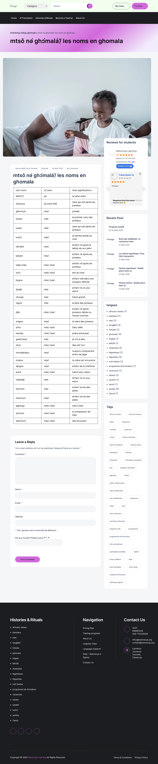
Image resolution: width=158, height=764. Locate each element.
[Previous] (109, 189)
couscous (128, 430)
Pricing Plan (88, 628)
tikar (130, 559)
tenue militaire (115, 559)
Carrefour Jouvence (137, 653)
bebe (112, 422)
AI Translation (26, 18)
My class (120, 6)
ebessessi (114, 452)
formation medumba (133, 460)
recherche (113, 370)
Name (18, 489)
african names (115, 414)
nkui (123, 506)
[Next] (143, 189)
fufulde (112, 329)
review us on (123, 166)
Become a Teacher (64, 18)
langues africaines (127, 468)
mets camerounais (117, 483)
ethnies (128, 452)
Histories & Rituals (44, 18)
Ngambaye (114, 352)
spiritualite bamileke (118, 552)
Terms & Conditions (122, 757)
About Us (87, 638)
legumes (113, 475)
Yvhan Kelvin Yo (126, 175)
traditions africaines (117, 575)
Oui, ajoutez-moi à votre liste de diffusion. (37, 530)
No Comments (72, 168)
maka (126, 475)
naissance (134, 498)
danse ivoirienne (116, 445)
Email (18, 503)
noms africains (115, 514)
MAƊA (112, 343)
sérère (136, 552)
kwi (111, 468)
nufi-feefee (114, 361)
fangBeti (113, 325)
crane (112, 437)
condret (113, 430)
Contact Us (88, 662)
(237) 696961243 (140, 631)
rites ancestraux (116, 544)
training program (116, 582)
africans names (116, 311)
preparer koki (115, 529)
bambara (113, 316)
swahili (112, 380)
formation (113, 460)
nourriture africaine (117, 521)
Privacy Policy (141, 757)
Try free (138, 6)
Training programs (91, 633)
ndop (112, 506)
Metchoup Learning (126, 151)
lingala (112, 339)
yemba (112, 389)
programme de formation (120, 366)
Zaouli (112, 393)
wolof (111, 384)
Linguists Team (90, 643)
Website (19, 516)
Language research (92, 649)
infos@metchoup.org (143, 641)
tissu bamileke (115, 567)
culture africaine (128, 437)
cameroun (126, 422)
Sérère (112, 375)
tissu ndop (133, 567)
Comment (20, 454)
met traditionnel (116, 498)
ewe (111, 320)
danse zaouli (136, 445)
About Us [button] (80, 18)
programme (133, 529)
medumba (113, 348)
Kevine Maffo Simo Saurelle (26, 168)
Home (14, 18)
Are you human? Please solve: (29, 538)
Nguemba (113, 357)
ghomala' (44, 168)
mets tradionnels (116, 491)
